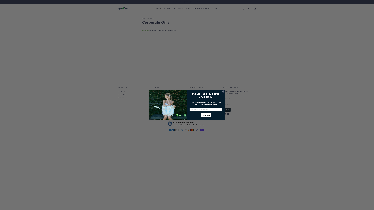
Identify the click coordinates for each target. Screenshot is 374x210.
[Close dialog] (223, 91)
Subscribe (206, 115)
